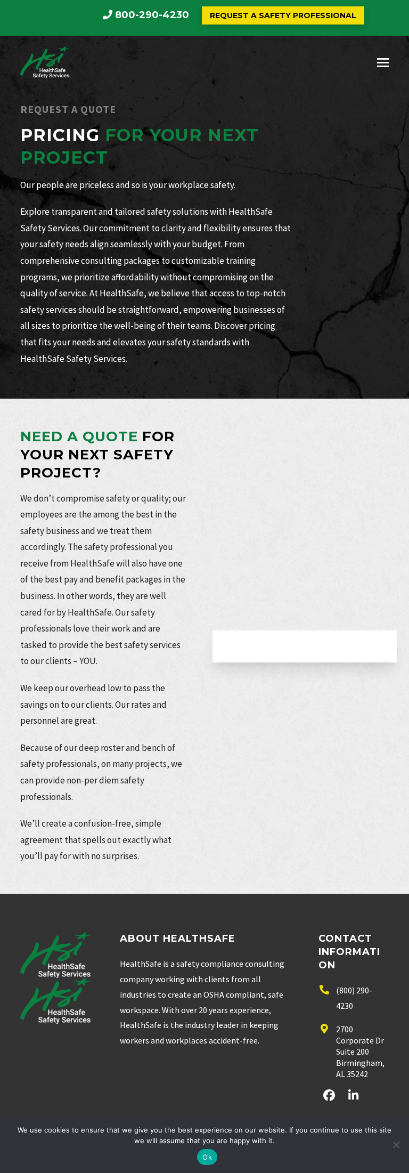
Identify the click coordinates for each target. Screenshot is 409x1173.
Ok (207, 1157)
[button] (383, 62)
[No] (395, 1144)
